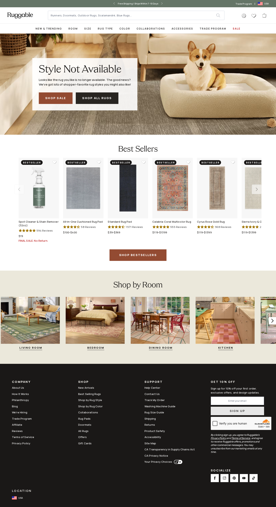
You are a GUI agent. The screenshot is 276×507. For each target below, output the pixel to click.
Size (87, 28)
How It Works (20, 394)
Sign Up (237, 411)
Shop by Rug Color (90, 406)
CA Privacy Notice (156, 455)
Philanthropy (20, 400)
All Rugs (83, 431)
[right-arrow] (162, 3)
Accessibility (152, 437)
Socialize (221, 470)
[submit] (220, 15)
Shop (83, 382)
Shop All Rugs (97, 98)
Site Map (150, 443)
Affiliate (17, 425)
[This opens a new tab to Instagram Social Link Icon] (224, 478)
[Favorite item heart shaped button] (54, 162)
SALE (236, 28)
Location (22, 491)
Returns (149, 425)
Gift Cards (85, 443)
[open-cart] (264, 15)
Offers (82, 437)
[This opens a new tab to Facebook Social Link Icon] (215, 478)
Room (73, 28)
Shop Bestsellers (138, 255)
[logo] (20, 15)
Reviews (17, 431)
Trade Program (244, 4)
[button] (243, 15)
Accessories (182, 28)
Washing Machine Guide (159, 406)
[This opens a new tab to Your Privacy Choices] (177, 462)
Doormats (84, 425)
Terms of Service (23, 437)
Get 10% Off (223, 382)
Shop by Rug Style (90, 400)
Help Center (152, 388)
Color (124, 28)
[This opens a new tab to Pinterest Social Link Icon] (234, 478)
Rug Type (105, 28)
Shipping (150, 418)
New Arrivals (86, 388)
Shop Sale (55, 98)
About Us (18, 388)
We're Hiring (19, 412)
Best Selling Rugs (89, 394)
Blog (15, 406)
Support (153, 382)
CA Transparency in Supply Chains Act (169, 449)
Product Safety (154, 431)
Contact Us (152, 394)
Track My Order (154, 400)
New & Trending (49, 28)
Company (21, 382)
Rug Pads (84, 418)
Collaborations (151, 28)
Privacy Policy (21, 443)
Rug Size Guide (154, 412)
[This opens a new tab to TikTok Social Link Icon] (254, 478)
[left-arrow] (114, 3)
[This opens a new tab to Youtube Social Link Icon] (244, 478)
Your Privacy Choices (158, 462)
